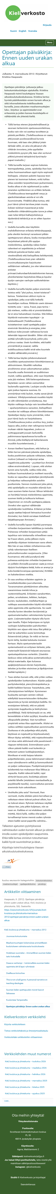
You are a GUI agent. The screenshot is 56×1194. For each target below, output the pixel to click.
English (22, 31)
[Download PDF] (6, 866)
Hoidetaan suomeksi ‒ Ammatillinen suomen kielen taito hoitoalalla (28, 955)
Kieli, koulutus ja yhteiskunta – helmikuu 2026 (25, 1074)
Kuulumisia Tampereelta (17, 1000)
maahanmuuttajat (10, 884)
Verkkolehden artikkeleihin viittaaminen (23, 1037)
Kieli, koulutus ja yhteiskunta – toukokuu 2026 (25, 1061)
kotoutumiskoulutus (44, 881)
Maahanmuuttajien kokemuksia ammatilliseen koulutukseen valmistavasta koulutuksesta (26, 945)
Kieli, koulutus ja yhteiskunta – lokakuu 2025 (24, 1087)
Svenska (32, 31)
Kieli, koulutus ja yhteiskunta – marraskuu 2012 (25, 930)
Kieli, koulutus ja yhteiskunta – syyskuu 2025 (25, 1093)
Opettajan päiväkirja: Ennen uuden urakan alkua (28, 1006)
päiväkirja (42, 884)
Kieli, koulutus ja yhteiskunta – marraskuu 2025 (26, 1081)
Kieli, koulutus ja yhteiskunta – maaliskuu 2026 (26, 1068)
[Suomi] (26, 13)
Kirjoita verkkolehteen (14, 1024)
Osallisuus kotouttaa (15, 973)
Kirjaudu (47, 25)
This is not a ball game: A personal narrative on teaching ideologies (26, 981)
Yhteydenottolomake (28, 1121)
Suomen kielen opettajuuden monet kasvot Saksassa (25, 992)
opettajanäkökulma (27, 884)
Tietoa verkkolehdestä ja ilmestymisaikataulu (26, 1031)
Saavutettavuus (28, 1184)
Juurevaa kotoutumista (16, 936)
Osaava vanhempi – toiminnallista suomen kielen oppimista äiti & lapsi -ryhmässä (28, 965)
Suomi (13, 31)
